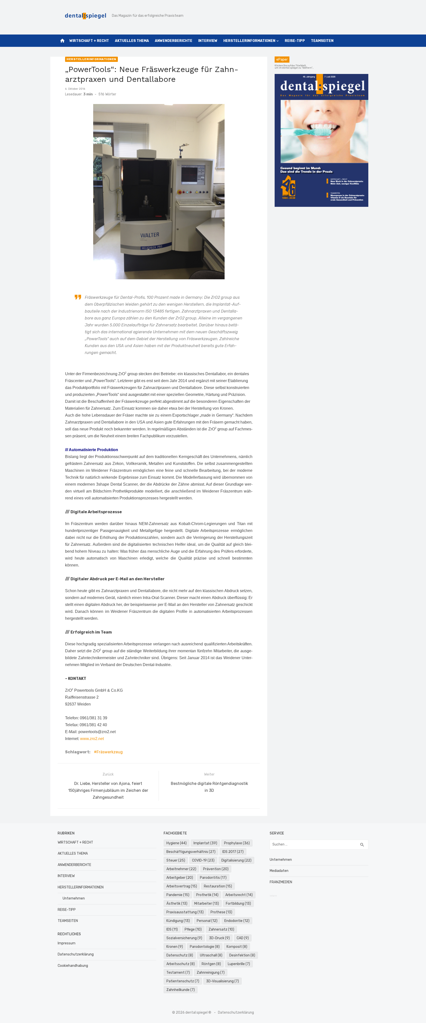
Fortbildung (238, 903)
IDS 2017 (233, 852)
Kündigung (178, 921)
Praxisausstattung (185, 912)
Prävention (216, 869)
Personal (207, 921)
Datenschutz (179, 955)
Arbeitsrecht (239, 895)
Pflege (193, 929)
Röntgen (211, 964)
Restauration (218, 886)
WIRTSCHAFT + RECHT (89, 41)
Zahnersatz (221, 929)
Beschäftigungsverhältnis (190, 852)
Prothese (221, 912)
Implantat (205, 843)
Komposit (237, 947)
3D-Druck (219, 938)
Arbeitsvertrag (181, 886)
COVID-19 (203, 860)
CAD (243, 938)
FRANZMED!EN (281, 882)
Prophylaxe (237, 843)
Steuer (175, 860)
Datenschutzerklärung (76, 954)
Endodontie (236, 921)
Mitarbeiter (206, 903)
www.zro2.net (92, 739)
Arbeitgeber (179, 878)
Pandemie (177, 895)
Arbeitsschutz (180, 964)
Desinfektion (242, 955)
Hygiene (176, 843)
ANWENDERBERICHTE (173, 41)
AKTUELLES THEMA (132, 41)
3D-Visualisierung (222, 981)
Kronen (174, 947)
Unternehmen (74, 898)
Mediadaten (279, 871)
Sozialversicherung (184, 938)
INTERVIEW (207, 41)
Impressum (66, 943)
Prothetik (207, 895)
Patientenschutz (182, 981)
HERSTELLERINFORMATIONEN (249, 41)
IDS (172, 929)
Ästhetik (176, 903)
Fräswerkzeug (110, 752)
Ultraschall (211, 955)
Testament (178, 972)
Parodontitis (213, 878)
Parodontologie (205, 947)
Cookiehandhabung (73, 966)
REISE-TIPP (295, 41)
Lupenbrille (239, 964)
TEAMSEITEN (322, 41)
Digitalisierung (236, 860)
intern (273, 896)
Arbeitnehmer (181, 869)
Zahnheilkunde (180, 990)
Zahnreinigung (211, 972)
